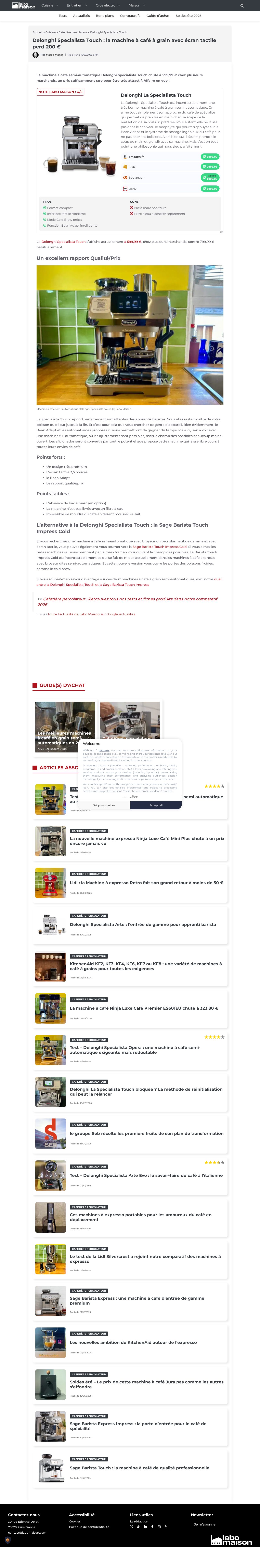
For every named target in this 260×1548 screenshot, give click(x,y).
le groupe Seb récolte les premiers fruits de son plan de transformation (147, 1133)
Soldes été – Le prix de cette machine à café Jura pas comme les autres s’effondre (147, 1384)
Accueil (37, 32)
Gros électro (105, 5)
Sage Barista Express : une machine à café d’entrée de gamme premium (137, 1301)
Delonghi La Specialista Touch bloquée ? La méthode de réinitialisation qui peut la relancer (146, 1092)
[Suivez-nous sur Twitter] (131, 1526)
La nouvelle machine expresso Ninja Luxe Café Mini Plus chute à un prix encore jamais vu (147, 841)
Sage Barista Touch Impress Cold (160, 547)
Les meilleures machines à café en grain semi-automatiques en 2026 (64, 738)
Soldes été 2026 (189, 16)
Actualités (81, 16)
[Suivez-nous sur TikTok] (138, 1526)
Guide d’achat (158, 16)
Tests (63, 16)
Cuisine (47, 5)
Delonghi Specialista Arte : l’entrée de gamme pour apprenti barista (143, 924)
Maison (134, 5)
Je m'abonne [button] (205, 1524)
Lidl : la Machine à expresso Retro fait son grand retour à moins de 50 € (146, 882)
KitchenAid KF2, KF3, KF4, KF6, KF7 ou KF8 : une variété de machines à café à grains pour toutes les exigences (146, 966)
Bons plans (105, 16)
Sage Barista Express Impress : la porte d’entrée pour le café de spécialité (138, 1426)
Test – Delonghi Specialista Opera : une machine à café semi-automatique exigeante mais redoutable (135, 1050)
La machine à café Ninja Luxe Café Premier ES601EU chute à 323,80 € (144, 1008)
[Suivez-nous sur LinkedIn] (145, 1526)
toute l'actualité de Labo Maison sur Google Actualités (91, 614)
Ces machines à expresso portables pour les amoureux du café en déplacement (141, 1217)
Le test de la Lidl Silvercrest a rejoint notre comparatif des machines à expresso (145, 1259)
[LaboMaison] (23, 5)
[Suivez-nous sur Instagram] (159, 1526)
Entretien (74, 5)
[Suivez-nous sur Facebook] (152, 1526)
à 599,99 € (132, 242)
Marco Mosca (54, 54)
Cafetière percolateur (73, 32)
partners (104, 750)
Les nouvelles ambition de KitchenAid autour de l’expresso (133, 1342)
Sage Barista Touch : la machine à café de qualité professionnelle (139, 1468)
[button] (242, 5)
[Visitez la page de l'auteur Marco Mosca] (35, 57)
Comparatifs (130, 16)
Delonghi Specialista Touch (108, 32)
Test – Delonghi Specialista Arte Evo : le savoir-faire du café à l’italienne (146, 1175)
